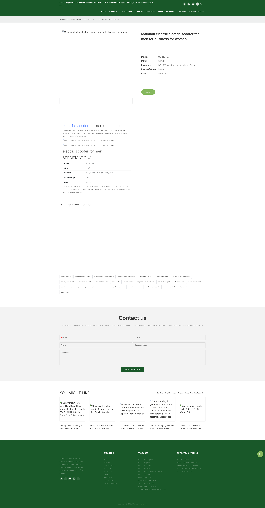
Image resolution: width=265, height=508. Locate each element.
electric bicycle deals (67, 287)
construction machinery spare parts (115, 287)
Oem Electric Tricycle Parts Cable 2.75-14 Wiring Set (191, 426)
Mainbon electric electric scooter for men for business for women (94, 19)
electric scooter (75, 125)
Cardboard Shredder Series (166, 393)
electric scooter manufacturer (126, 276)
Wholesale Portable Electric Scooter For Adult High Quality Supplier (101, 427)
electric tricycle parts (164, 282)
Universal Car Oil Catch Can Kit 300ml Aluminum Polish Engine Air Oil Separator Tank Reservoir (132, 427)
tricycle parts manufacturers (145, 282)
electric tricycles (66, 276)
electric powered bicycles (152, 287)
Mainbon (63, 19)
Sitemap (144, 504)
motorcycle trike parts (85, 282)
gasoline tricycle (95, 287)
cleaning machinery (135, 287)
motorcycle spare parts (67, 282)
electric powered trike (146, 276)
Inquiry (148, 92)
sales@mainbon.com (191, 459)
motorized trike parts (102, 282)
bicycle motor (116, 282)
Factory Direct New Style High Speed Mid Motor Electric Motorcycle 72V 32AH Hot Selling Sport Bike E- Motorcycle (72, 427)
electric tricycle (65, 292)
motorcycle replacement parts (181, 276)
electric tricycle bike (170, 287)
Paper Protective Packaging (194, 393)
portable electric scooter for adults (104, 276)
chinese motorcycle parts (82, 276)
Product (180, 393)
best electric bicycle (186, 287)
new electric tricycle (162, 276)
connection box (128, 282)
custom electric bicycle (194, 282)
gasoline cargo (82, 287)
